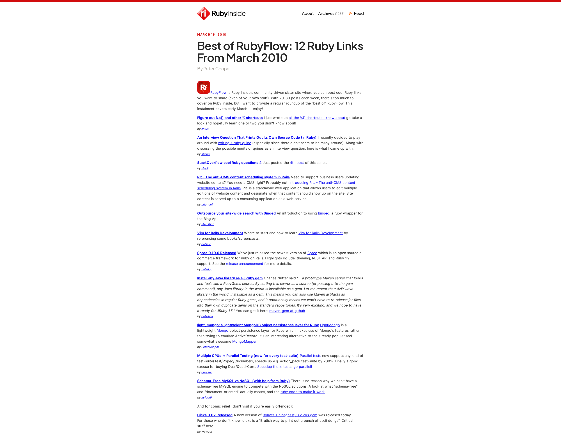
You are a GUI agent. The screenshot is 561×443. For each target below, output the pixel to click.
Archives (331, 13)
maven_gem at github (287, 310)
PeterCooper (210, 347)
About (308, 13)
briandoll (207, 204)
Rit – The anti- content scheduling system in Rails (243, 177)
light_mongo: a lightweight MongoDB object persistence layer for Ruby (258, 325)
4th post (297, 162)
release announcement (244, 263)
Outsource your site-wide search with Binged (236, 213)
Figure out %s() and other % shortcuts (230, 117)
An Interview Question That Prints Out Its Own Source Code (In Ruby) (257, 137)
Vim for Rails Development (220, 233)
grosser (206, 372)
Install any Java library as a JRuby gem (230, 278)
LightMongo (330, 325)
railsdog (206, 269)
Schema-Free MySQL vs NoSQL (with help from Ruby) (243, 381)
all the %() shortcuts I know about (317, 117)
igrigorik (206, 397)
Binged (323, 213)
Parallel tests (310, 355)
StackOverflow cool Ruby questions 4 (229, 162)
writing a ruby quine (234, 143)
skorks (205, 154)
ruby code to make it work (302, 392)
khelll (204, 168)
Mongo (222, 330)
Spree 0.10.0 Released (216, 253)
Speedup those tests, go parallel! (284, 366)
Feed (359, 13)
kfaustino (207, 224)
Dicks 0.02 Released (215, 415)
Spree (312, 253)
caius (205, 129)
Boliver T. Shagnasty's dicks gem (290, 415)
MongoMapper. (244, 341)
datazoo (207, 316)
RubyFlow (218, 92)
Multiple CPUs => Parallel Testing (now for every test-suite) (248, 355)
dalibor (206, 244)
